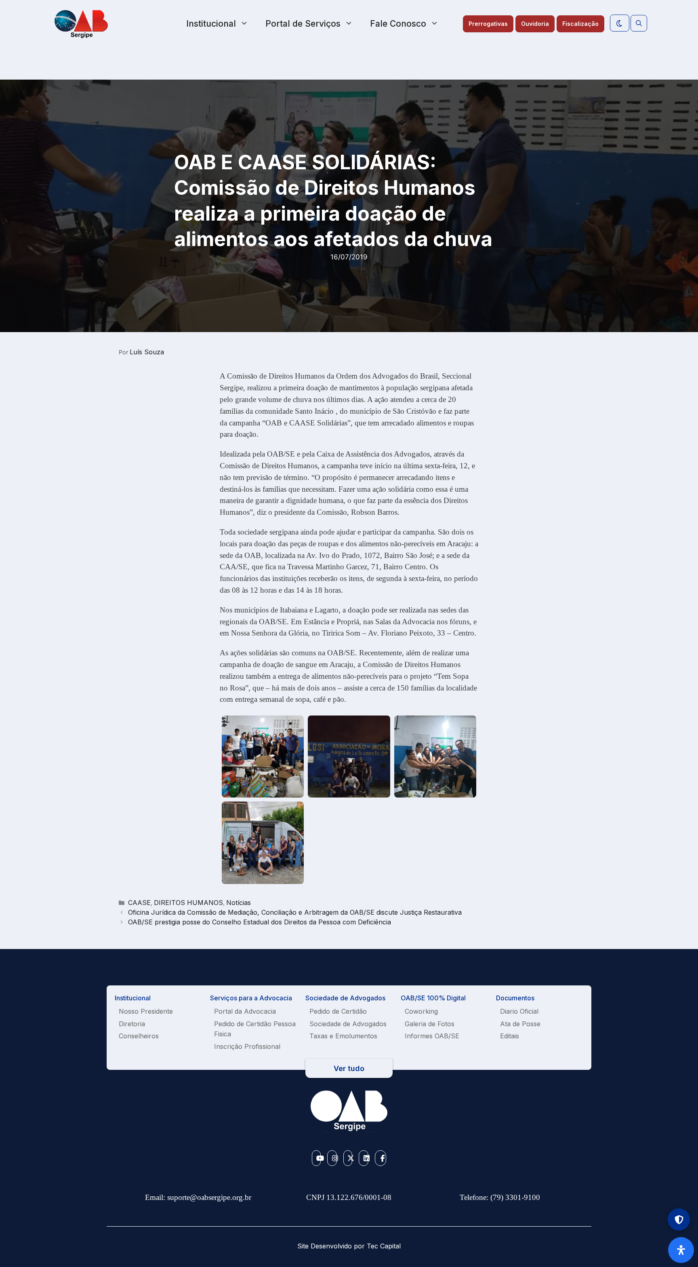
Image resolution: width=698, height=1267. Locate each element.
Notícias (238, 903)
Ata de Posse (520, 1024)
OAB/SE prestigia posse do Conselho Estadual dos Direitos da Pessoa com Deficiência (259, 922)
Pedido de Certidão (338, 1011)
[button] (639, 23)
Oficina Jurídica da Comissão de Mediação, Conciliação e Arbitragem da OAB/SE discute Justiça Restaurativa (295, 912)
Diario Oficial (519, 1011)
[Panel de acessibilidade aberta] (681, 1250)
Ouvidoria (535, 23)
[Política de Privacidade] (679, 1219)
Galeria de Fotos (429, 1024)
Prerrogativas (488, 23)
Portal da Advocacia (245, 1011)
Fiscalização (580, 23)
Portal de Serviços (303, 24)
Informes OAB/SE (432, 1036)
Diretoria (132, 1024)
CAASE (139, 903)
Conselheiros (139, 1036)
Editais (509, 1036)
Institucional (211, 24)
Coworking (421, 1011)
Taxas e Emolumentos (343, 1036)
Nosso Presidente (146, 1011)
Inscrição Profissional (247, 1046)
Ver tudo (349, 1068)
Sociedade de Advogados (348, 1024)
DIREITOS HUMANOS (188, 903)
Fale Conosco (398, 24)
